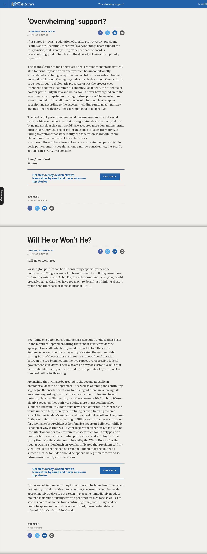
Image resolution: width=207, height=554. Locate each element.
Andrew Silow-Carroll (42, 31)
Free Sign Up (109, 177)
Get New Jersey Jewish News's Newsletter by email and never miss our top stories (59, 178)
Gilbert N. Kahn (38, 250)
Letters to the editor (39, 200)
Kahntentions (36, 528)
